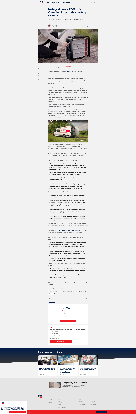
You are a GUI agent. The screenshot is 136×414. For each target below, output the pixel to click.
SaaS (59, 401)
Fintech (59, 398)
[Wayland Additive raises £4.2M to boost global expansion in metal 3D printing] (55, 385)
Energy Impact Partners (63, 230)
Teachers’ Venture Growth (67, 291)
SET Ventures (74, 230)
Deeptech (60, 402)
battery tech (57, 291)
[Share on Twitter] (38, 75)
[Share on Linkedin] (38, 77)
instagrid (50, 291)
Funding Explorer (66, 2)
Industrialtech (42, 366)
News (48, 2)
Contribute (81, 401)
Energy (49, 6)
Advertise (81, 402)
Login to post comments (68, 321)
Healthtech (60, 399)
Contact (80, 405)
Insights (58, 2)
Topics (53, 2)
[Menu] (38, 2)
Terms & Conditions (93, 404)
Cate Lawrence (41, 374)
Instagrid (69, 71)
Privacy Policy (92, 402)
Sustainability (83, 366)
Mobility (59, 404)
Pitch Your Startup (82, 404)
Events (91, 398)
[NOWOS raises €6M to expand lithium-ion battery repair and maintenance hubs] (47, 360)
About (80, 398)
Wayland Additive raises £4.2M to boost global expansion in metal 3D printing (74, 383)
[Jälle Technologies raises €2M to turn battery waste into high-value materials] (88, 360)
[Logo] (42, 2)
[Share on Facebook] (38, 73)
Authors (80, 399)
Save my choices (60, 341)
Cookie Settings (92, 401)
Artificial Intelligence (62, 407)
